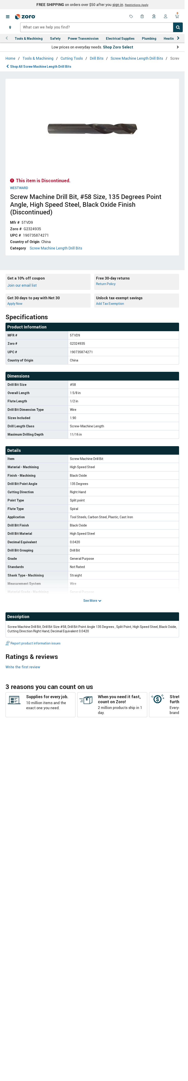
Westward (19, 188)
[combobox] (101, 27)
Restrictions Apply (136, 5)
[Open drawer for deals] (131, 16)
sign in (117, 4)
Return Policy (106, 284)
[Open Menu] (7, 16)
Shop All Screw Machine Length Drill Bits (40, 66)
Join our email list (22, 285)
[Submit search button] (178, 27)
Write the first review (23, 666)
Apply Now (14, 303)
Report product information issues (36, 643)
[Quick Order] (142, 16)
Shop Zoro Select (118, 47)
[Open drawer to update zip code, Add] (10, 27)
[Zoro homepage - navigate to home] (25, 16)
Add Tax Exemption (110, 303)
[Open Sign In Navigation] (165, 16)
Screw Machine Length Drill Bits (56, 248)
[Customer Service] (154, 16)
